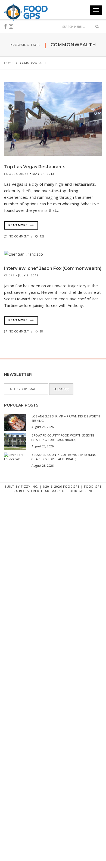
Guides (22, 174)
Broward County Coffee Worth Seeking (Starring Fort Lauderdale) (64, 457)
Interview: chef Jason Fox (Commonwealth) (52, 268)
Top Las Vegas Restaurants (35, 166)
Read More (18, 225)
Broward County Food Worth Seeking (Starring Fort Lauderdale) (63, 437)
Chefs (9, 275)
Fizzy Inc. (29, 486)
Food (9, 174)
